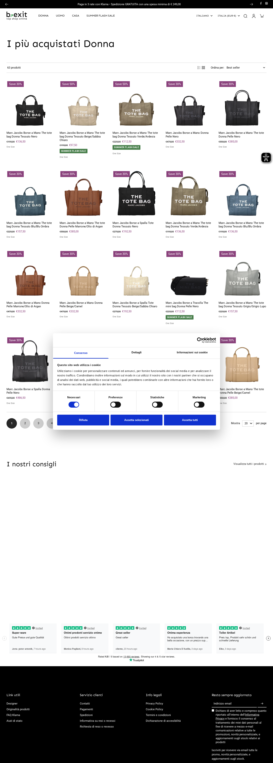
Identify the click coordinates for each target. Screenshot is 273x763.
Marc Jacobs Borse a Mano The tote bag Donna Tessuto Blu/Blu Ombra (29, 224)
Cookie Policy (154, 709)
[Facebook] (261, 3)
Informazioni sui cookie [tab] (192, 352)
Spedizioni (86, 715)
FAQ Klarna (13, 715)
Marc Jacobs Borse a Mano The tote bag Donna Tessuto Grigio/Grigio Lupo (242, 304)
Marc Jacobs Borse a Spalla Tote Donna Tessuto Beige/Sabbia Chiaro (135, 304)
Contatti (85, 703)
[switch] (115, 405)
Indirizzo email (223, 703)
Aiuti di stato (14, 720)
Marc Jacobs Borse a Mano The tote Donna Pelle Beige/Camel (241, 391)
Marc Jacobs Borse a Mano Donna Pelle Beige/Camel (81, 304)
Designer (11, 703)
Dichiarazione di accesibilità (163, 720)
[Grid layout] (203, 67)
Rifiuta (83, 420)
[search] (245, 16)
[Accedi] (253, 15)
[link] (265, 464)
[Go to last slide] (6, 4)
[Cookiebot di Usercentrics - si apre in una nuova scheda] (199, 340)
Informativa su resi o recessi (97, 720)
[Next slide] (251, 4)
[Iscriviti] (262, 703)
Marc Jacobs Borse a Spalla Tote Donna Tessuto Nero (133, 224)
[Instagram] (266, 3)
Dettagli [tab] (136, 352)
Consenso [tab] (80, 352)
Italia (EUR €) (227, 15)
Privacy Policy (154, 703)
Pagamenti (86, 709)
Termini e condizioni (158, 715)
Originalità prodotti (18, 709)
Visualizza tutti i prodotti (248, 464)
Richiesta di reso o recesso (97, 726)
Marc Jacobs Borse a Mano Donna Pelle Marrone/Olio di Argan (27, 304)
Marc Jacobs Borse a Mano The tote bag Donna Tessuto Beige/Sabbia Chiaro (82, 136)
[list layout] (199, 67)
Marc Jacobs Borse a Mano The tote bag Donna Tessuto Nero (29, 134)
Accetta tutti (190, 420)
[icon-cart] (262, 16)
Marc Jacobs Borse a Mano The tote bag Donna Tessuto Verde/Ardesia (135, 134)
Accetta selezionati (136, 420)
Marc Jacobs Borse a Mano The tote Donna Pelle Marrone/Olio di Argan (82, 224)
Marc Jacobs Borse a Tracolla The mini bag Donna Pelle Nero (187, 304)
